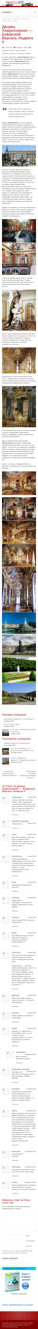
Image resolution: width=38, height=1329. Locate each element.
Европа (11, 50)
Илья (27, 1200)
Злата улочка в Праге (12, 724)
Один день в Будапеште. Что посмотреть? (19, 719)
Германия (19, 47)
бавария (5, 50)
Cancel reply (8, 1203)
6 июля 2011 (8, 47)
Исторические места (9, 53)
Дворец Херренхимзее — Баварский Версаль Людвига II (17, 34)
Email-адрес (30, 1241)
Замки (26, 47)
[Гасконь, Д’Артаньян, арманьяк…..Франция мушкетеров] (5, 761)
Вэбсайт (29, 1246)
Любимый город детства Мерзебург (17, 743)
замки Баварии (20, 50)
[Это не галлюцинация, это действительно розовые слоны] (5, 751)
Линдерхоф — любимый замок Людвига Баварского (9, 773)
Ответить (15, 815)
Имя (28, 1235)
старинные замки (24, 53)
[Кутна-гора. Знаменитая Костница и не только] (5, 732)
